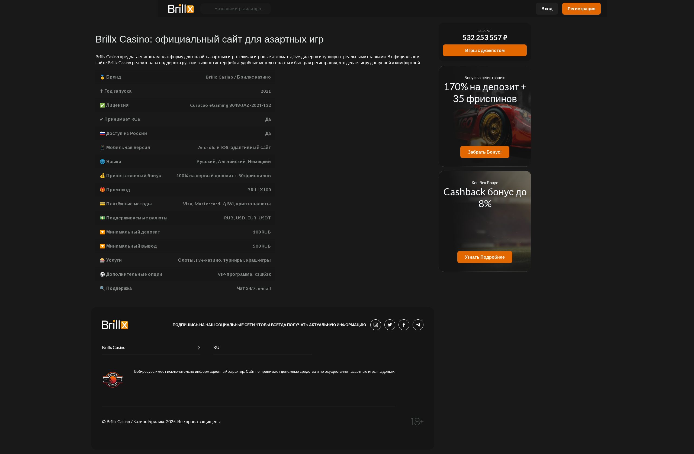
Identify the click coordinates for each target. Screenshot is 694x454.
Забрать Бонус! (485, 151)
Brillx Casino (114, 347)
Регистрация (581, 8)
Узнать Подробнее (485, 257)
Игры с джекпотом (485, 50)
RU (216, 347)
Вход (546, 8)
